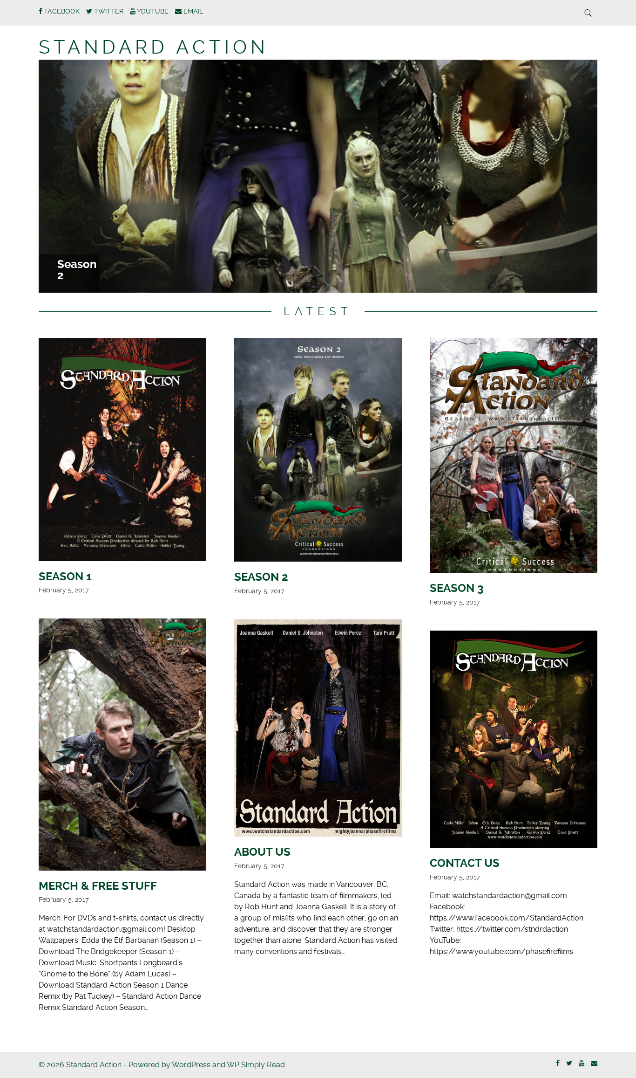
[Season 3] (513, 457)
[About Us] (318, 729)
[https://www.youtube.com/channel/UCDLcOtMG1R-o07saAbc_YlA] (581, 1063)
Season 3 (76, 270)
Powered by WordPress (169, 1064)
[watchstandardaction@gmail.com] (594, 1063)
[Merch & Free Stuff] (122, 745)
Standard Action (154, 47)
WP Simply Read (256, 1064)
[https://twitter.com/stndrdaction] (569, 1063)
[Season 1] (122, 451)
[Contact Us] (513, 741)
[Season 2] (318, 451)
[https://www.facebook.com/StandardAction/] (558, 1063)
